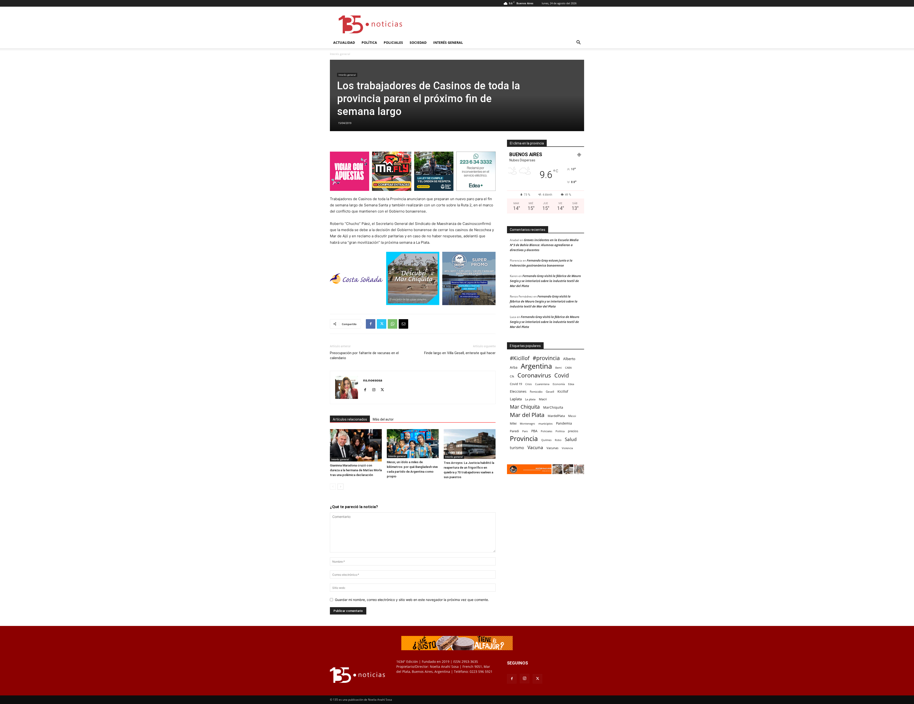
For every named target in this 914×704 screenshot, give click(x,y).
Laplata (516, 399)
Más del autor (383, 419)
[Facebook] (370, 324)
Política (369, 42)
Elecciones (518, 391)
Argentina (536, 366)
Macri (543, 399)
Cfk (512, 376)
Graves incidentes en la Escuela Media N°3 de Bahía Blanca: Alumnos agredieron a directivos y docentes (544, 245)
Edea (571, 384)
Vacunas (552, 448)
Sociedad (418, 42)
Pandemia (564, 423)
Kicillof (562, 391)
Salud (571, 439)
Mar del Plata (527, 414)
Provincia (524, 438)
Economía (559, 384)
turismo (517, 447)
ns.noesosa (372, 380)
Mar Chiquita (525, 406)
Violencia (567, 448)
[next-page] (340, 487)
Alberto (569, 358)
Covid (561, 375)
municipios (545, 423)
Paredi (514, 431)
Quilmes (546, 440)
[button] (578, 43)
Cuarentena (542, 384)
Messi (572, 416)
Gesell (550, 391)
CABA (568, 367)
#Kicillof (519, 358)
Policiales (393, 42)
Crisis (528, 384)
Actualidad (344, 42)
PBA (534, 431)
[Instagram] (375, 390)
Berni (558, 367)
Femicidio (536, 391)
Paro (525, 431)
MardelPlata (556, 416)
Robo (558, 440)
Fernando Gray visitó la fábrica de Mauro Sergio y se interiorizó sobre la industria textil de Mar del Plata (545, 281)
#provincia (546, 358)
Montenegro (527, 423)
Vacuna (535, 447)
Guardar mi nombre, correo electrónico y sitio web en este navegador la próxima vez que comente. (412, 600)
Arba (513, 367)
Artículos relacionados (350, 419)
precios (573, 431)
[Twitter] (381, 324)
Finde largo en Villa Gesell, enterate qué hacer (460, 353)
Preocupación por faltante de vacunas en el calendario (364, 355)
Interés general (448, 42)
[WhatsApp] (392, 324)
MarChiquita (553, 407)
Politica (560, 431)
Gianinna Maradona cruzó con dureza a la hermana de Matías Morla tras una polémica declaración (356, 470)
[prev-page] (333, 487)
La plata (530, 399)
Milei (513, 423)
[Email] (403, 324)
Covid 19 (516, 384)
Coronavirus (534, 375)
